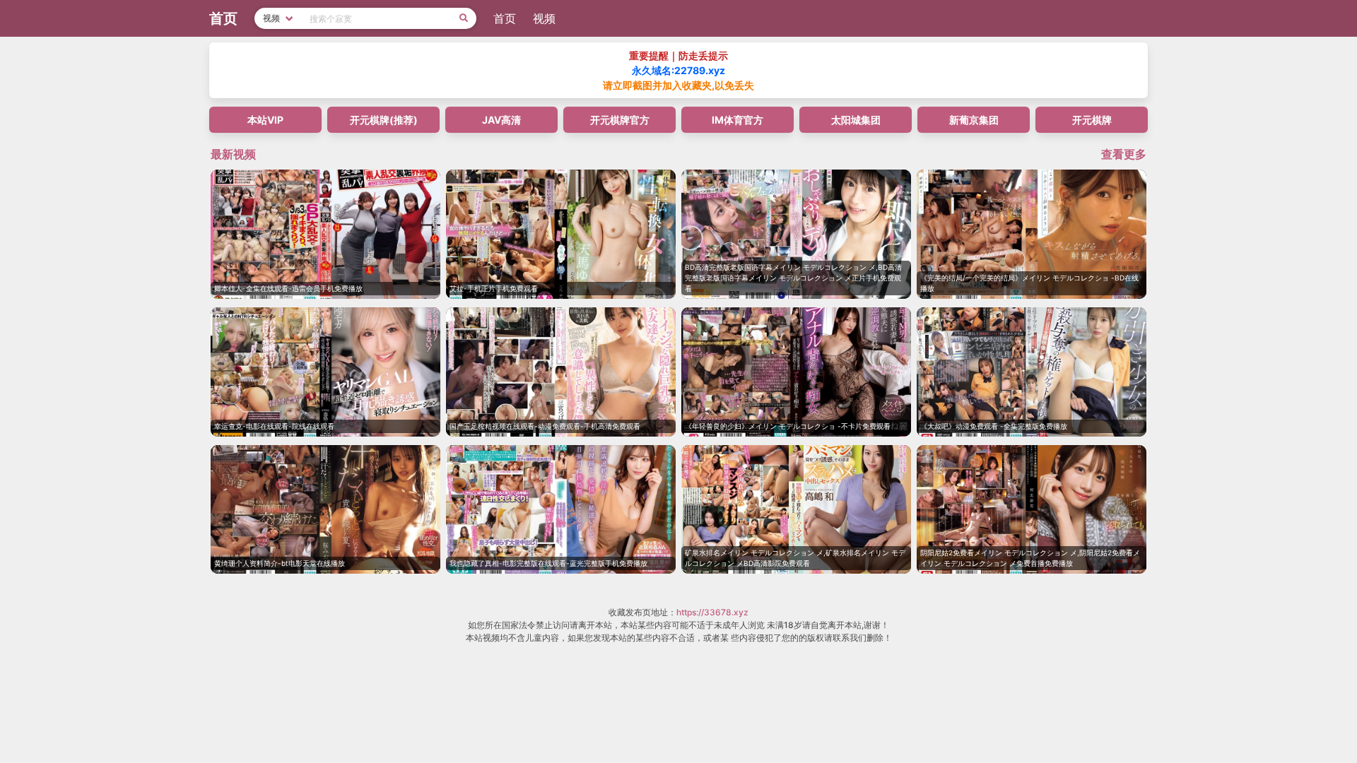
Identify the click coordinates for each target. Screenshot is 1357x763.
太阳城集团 (856, 120)
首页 (504, 18)
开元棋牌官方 (620, 120)
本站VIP (265, 120)
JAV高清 (501, 120)
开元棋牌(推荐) (384, 120)
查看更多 (1123, 154)
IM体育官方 (737, 120)
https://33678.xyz (712, 612)
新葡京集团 (974, 120)
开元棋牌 (1092, 120)
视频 (544, 18)
